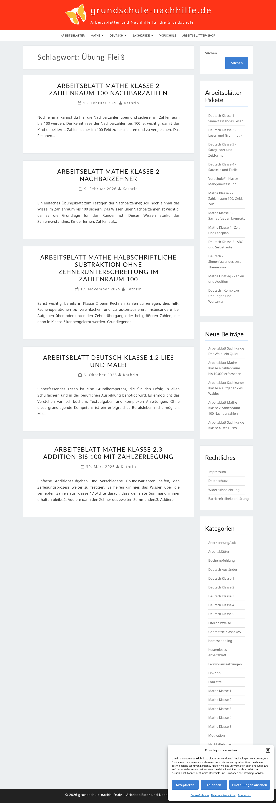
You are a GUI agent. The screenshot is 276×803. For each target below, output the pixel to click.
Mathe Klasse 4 (219, 717)
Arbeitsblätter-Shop (198, 35)
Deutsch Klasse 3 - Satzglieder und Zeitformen (222, 149)
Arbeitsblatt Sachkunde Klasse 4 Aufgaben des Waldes (226, 388)
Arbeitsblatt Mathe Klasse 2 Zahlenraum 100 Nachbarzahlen (224, 408)
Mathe (95, 35)
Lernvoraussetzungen (225, 664)
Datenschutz (218, 480)
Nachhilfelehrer (220, 744)
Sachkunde (141, 35)
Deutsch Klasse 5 (221, 614)
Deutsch (116, 35)
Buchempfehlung (221, 560)
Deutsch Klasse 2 (221, 587)
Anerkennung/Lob (222, 542)
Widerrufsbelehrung (224, 490)
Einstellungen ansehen (249, 785)
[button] (268, 750)
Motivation (216, 735)
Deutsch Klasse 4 (221, 605)
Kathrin (131, 103)
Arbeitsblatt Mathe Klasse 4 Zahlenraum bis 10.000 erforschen (224, 368)
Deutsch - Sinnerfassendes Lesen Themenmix (225, 261)
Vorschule (167, 35)
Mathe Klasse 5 (219, 726)
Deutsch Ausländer (222, 569)
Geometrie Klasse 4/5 (224, 632)
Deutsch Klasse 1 (221, 578)
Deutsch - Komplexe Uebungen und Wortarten (223, 296)
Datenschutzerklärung (223, 795)
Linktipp (214, 673)
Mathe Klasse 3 (219, 709)
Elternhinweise (219, 623)
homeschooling (220, 641)
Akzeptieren (185, 785)
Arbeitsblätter (73, 35)
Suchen (211, 53)
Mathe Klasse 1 (219, 691)
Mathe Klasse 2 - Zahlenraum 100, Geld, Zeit (225, 198)
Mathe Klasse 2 (219, 699)
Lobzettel (215, 682)
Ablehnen (213, 785)
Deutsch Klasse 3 (221, 596)
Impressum (244, 795)
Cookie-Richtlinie (200, 795)
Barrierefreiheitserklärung (228, 498)
